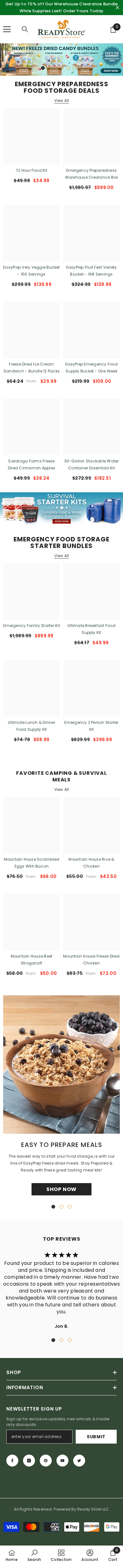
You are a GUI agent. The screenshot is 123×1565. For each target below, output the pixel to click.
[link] (34, 1555)
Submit (96, 1437)
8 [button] (81, 68)
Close (117, 7)
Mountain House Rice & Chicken (91, 863)
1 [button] (36, 68)
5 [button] (62, 68)
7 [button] (74, 68)
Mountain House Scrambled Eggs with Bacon (32, 863)
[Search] (25, 29)
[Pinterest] (46, 1461)
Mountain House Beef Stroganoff (32, 959)
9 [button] (87, 68)
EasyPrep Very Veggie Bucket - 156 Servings (31, 271)
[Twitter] (79, 1461)
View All (61, 100)
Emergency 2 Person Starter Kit (91, 726)
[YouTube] (62, 1461)
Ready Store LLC (93, 1509)
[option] (61, 59)
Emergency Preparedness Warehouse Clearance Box (91, 174)
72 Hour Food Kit (31, 170)
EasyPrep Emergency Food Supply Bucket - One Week (91, 367)
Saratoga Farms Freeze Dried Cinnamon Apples (31, 464)
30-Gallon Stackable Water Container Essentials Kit (91, 464)
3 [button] (49, 68)
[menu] (7, 29)
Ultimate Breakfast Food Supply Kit (91, 629)
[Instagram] (29, 1461)
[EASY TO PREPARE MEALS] (61, 1064)
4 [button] (55, 68)
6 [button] (68, 68)
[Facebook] (12, 1461)
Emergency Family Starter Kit (31, 625)
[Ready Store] (61, 508)
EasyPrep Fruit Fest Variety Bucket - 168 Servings (91, 271)
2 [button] (43, 68)
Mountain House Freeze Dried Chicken (91, 959)
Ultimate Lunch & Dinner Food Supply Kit (31, 726)
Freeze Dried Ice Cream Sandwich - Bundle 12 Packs (31, 367)
